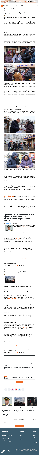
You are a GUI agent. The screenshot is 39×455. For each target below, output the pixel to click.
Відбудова (23, 5)
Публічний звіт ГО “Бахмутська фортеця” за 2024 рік (35, 443)
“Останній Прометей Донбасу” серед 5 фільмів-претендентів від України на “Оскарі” (19, 364)
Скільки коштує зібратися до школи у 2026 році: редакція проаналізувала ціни (19, 359)
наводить (9, 289)
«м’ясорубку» (25, 327)
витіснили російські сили (12, 298)
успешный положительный (9, 196)
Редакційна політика (34, 437)
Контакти (34, 435)
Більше (26, 5)
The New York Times (25, 226)
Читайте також (4, 394)
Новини (11, 5)
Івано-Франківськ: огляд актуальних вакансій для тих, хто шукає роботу (18, 377)
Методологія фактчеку (35, 439)
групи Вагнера (12, 319)
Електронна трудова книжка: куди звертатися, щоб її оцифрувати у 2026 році (18, 368)
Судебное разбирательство (9, 82)
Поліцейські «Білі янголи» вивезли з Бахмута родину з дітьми (31, 409)
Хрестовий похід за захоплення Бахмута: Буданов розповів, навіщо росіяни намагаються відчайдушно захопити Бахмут (7, 411)
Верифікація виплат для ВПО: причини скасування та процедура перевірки (17, 372)
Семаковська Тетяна (8, 15)
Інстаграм (16, 265)
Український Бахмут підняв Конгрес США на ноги (19, 345)
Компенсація (18, 5)
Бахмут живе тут (18, 349)
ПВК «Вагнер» (18, 238)
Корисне (14, 5)
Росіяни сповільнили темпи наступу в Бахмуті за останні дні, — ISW (19, 409)
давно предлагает (13, 180)
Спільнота (34, 5)
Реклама (30, 5)
